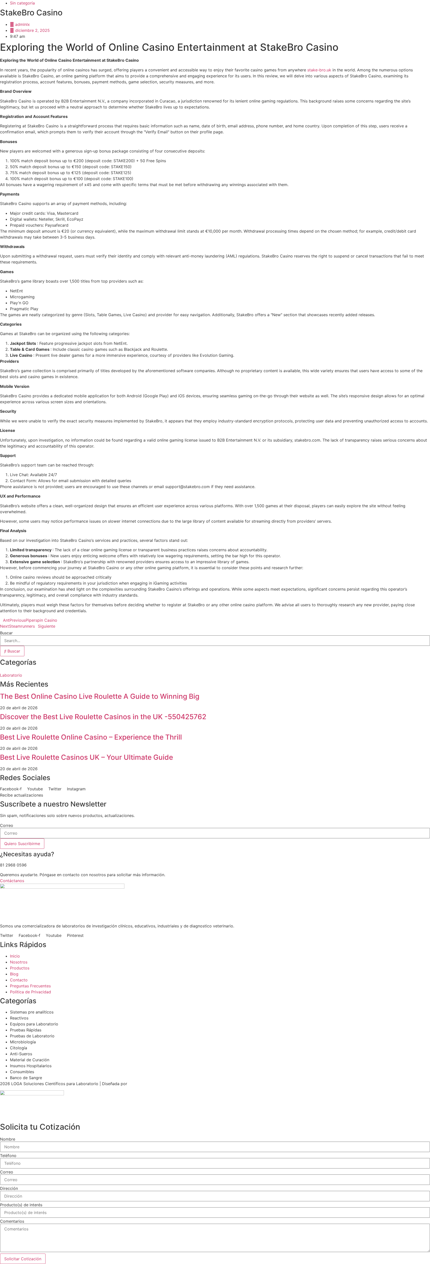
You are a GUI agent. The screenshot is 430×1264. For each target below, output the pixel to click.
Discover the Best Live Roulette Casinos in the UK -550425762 (103, 716)
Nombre (7, 1139)
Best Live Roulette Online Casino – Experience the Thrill (91, 737)
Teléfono (8, 1156)
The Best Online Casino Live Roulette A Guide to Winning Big (99, 696)
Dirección (9, 1188)
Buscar (6, 633)
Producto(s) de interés (21, 1205)
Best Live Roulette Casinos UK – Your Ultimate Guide (86, 757)
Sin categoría (22, 2)
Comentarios (12, 1221)
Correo (6, 825)
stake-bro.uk (319, 69)
